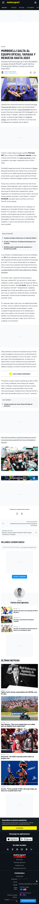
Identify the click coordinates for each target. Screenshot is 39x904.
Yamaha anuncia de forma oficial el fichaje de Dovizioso (18, 405)
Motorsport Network (15, 899)
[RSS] (31, 849)
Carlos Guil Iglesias (10, 71)
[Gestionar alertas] (22, 513)
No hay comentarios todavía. (19, 547)
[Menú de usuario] (35, 2)
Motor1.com (19, 859)
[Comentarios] (35, 72)
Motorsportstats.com (20, 868)
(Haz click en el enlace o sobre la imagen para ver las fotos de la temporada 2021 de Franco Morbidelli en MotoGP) (18, 439)
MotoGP (30, 112)
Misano (35, 168)
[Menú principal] (3, 2)
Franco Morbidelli (23, 109)
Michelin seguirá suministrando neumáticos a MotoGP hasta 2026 (18, 248)
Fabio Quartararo (25, 158)
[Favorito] (30, 72)
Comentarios (19, 876)
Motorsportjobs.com (19, 862)
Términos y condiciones (13, 895)
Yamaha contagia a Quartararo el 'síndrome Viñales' (20, 238)
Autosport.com (19, 865)
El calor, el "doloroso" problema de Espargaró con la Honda (19, 242)
